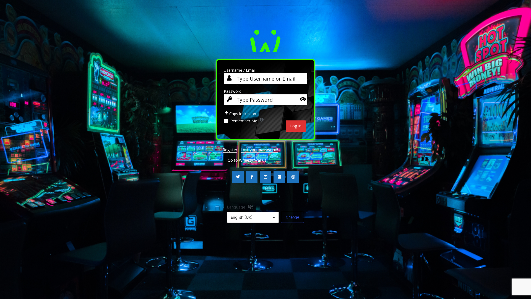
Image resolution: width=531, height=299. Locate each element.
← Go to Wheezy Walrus (244, 160)
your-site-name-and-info (265, 39)
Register (230, 149)
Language (236, 207)
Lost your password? (259, 149)
